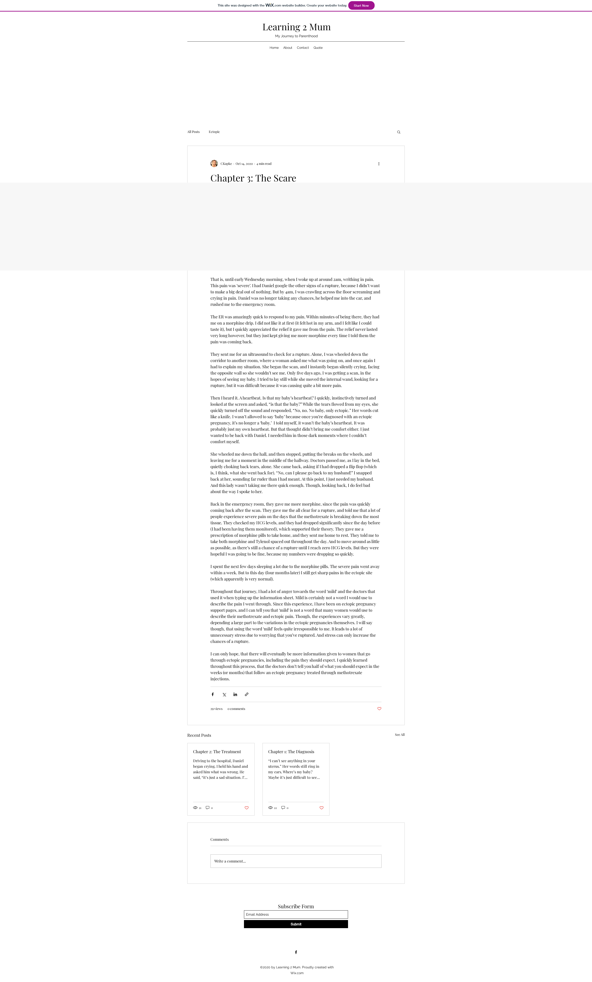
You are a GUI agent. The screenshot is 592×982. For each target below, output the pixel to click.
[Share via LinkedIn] (235, 694)
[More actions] (379, 163)
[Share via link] (246, 694)
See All (400, 734)
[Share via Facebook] (212, 694)
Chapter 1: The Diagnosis (291, 751)
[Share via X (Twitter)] (224, 694)
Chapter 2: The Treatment (217, 751)
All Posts (193, 131)
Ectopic (214, 131)
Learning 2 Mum (296, 26)
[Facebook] (296, 952)
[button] (399, 132)
